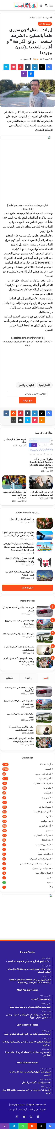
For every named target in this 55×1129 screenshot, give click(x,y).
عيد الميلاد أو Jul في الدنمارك (22, 519)
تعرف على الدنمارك (42, 783)
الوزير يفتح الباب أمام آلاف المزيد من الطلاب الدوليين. (41, 493)
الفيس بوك (46, 797)
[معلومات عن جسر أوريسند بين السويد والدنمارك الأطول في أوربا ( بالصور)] (45, 535)
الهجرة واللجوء (25, 385)
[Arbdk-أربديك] (25, 5)
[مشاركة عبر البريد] (20, 420)
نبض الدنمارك (45, 807)
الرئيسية (46, 17)
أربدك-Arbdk (35, 17)
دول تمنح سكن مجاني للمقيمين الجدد (18, 633)
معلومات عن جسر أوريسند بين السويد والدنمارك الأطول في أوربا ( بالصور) (18, 534)
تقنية (49, 882)
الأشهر (46, 677)
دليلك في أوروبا (44, 854)
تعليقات (9, 677)
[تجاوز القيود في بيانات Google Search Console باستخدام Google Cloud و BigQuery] (41, 447)
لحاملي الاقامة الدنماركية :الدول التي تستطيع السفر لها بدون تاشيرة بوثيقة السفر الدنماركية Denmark (18, 546)
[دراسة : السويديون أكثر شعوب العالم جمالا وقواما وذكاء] (45, 662)
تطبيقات (47, 792)
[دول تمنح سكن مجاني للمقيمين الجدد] (45, 637)
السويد (48, 769)
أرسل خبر (23, 1109)
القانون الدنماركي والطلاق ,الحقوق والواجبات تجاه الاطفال (19, 559)
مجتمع (48, 830)
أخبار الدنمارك (45, 778)
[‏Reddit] (13, 413)
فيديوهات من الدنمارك (41, 868)
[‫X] (42, 67)
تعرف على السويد (43, 773)
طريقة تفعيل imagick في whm (15, 440)
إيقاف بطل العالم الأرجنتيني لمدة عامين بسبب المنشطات (14, 494)
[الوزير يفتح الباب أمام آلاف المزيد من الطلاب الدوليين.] (41, 482)
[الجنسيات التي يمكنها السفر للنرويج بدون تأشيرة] (45, 624)
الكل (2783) (27, 587)
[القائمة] (51, 6)
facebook (46, 840)
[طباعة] (13, 420)
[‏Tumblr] (28, 67)
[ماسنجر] (31, 74)
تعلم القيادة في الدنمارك (40, 859)
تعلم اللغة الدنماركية (42, 835)
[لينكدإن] (35, 67)
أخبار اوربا (44, 385)
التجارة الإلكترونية (43, 873)
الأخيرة (28, 677)
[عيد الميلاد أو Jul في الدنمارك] (45, 523)
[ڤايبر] (24, 74)
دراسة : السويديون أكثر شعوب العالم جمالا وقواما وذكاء (21, 739)
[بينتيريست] (20, 67)
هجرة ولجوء (46, 821)
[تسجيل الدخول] (41, 6)
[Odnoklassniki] (42, 420)
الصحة (48, 802)
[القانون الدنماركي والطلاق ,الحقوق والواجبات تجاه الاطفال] (45, 562)
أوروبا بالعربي (45, 826)
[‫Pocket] (13, 67)
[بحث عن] (46, 6)
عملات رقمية (45, 849)
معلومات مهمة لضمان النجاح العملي (35, 863)
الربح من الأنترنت (43, 844)
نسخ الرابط (27, 400)
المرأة (48, 816)
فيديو (49, 878)
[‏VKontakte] (6, 413)
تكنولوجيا (47, 788)
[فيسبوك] (49, 67)
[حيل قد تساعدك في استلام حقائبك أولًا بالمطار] (45, 611)
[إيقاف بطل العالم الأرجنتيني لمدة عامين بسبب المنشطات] (14, 482)
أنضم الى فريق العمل (37, 1109)
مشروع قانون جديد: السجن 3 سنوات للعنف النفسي (21, 728)
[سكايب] (6, 67)
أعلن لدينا (13, 1109)
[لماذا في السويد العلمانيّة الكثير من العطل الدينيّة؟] (45, 575)
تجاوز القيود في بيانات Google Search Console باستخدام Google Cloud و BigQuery (41, 463)
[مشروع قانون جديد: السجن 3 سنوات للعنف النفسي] (45, 649)
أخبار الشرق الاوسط (42, 812)
